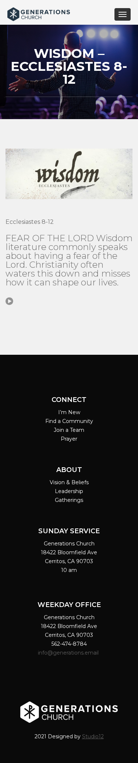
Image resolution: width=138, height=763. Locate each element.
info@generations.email (69, 652)
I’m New (69, 412)
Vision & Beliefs (69, 482)
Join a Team (69, 430)
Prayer (69, 439)
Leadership (69, 491)
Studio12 (93, 736)
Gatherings (69, 500)
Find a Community (69, 421)
